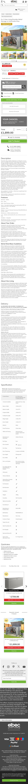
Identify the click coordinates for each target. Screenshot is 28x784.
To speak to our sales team (15, 147)
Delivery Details (7, 96)
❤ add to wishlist (14, 137)
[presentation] (1, 586)
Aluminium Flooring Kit (14, 111)
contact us (9, 313)
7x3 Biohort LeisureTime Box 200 (14, 593)
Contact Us (7, 373)
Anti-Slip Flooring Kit (14, 106)
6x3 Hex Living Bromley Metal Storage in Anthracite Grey (14, 640)
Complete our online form (15, 151)
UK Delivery (10, 83)
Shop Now (14, 603)
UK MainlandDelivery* (15, 10)
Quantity (19, 129)
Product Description (8, 93)
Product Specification (19, 93)
